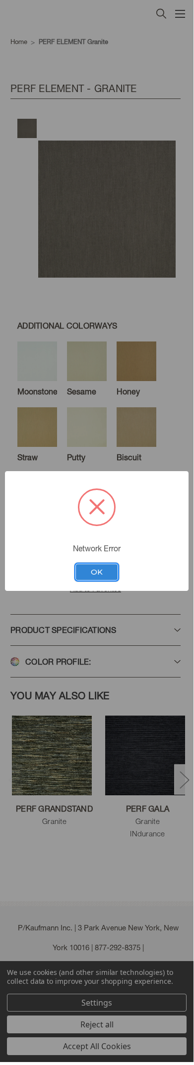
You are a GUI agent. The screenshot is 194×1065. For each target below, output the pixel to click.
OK (97, 572)
